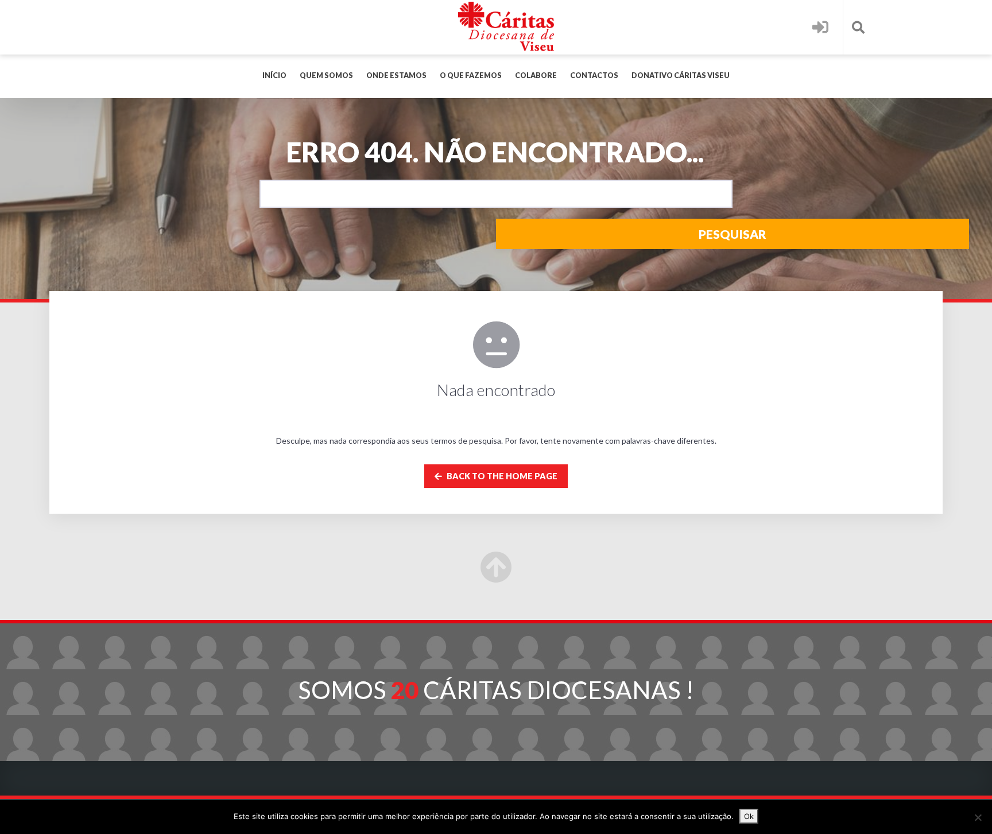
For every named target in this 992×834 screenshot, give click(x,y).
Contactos (594, 75)
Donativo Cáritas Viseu (680, 75)
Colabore (536, 75)
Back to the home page (501, 476)
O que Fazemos (471, 75)
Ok (749, 816)
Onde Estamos (396, 75)
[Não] (977, 817)
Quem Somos (326, 75)
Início (274, 75)
